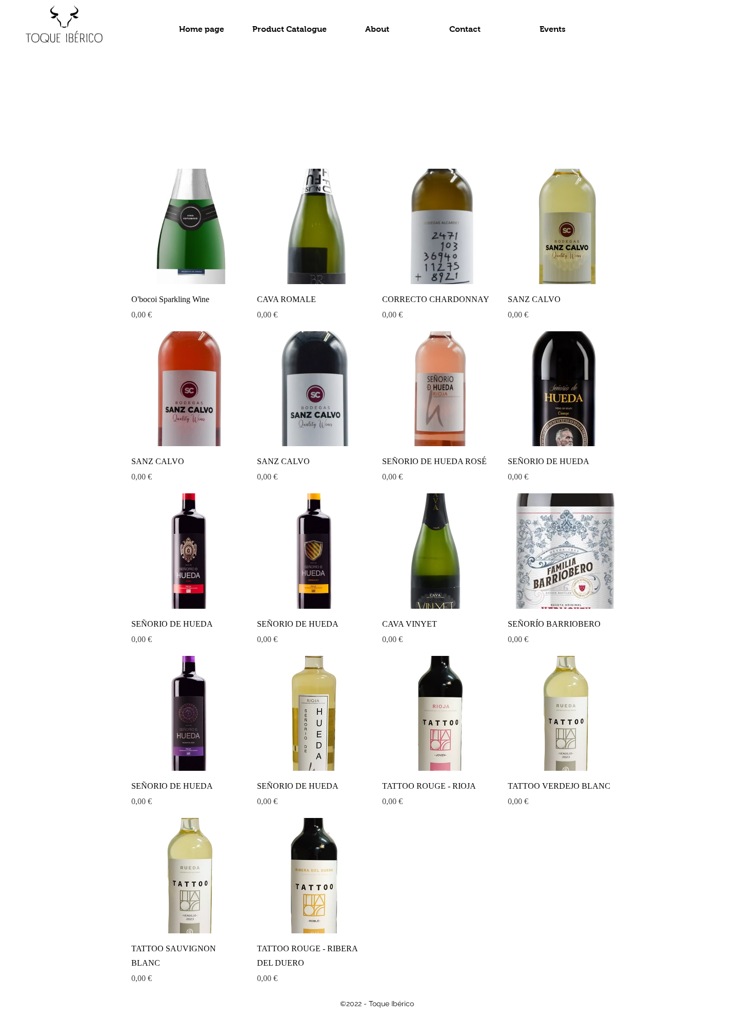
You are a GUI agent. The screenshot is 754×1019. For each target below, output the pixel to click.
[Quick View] (189, 226)
